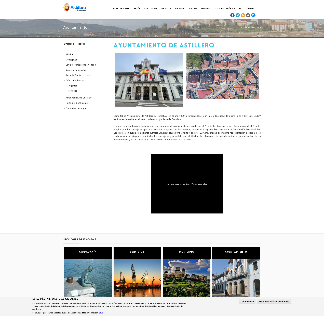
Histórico (73, 90)
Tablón (137, 9)
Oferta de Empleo (75, 80)
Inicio (243, 27)
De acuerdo (247, 301)
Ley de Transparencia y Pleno (81, 64)
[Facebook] (232, 15)
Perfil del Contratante (77, 102)
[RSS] (243, 15)
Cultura (179, 9)
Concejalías (71, 59)
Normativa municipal (76, 108)
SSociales (206, 9)
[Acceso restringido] (248, 15)
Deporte (192, 9)
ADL (241, 9)
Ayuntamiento (121, 9)
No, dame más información (274, 301)
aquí (101, 312)
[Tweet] (238, 15)
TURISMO (250, 9)
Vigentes (73, 85)
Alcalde (70, 54)
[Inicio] (74, 6)
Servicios (166, 9)
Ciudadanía (150, 9)
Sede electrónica (225, 9)
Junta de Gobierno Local (78, 75)
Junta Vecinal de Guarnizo (79, 97)
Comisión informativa (76, 69)
